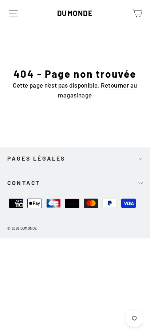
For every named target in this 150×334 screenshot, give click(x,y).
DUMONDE (75, 13)
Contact (23, 182)
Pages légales (36, 158)
